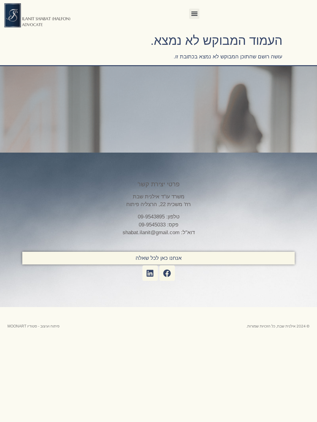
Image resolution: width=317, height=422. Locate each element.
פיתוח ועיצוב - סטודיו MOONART (33, 326)
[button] (194, 14)
